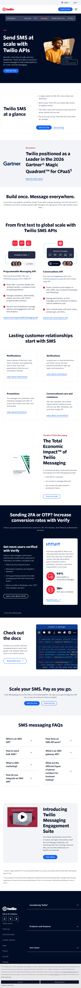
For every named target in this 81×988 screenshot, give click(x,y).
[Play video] (22, 817)
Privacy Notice (54, 974)
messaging (53, 279)
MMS (61, 279)
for (58, 279)
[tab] (44, 632)
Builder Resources (58, 18)
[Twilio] (8, 9)
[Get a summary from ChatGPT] (5, 919)
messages (14, 279)
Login (75, 2)
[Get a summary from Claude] (16, 919)
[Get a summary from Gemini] (10, 919)
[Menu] (75, 9)
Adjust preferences (60, 982)
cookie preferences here (69, 972)
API (35, 18)
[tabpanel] (57, 652)
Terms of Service (6, 977)
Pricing (70, 18)
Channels (44, 18)
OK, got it (20, 982)
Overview (27, 18)
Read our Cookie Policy (8, 985)
